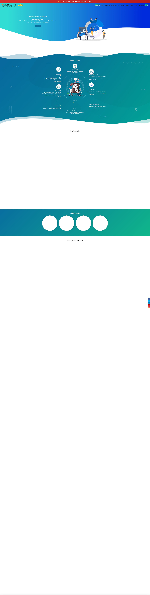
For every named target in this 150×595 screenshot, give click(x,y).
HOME (102, 5)
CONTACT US (141, 5)
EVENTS (127, 5)
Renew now (77, 1)
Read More (38, 25)
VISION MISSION (107, 5)
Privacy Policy (45, 589)
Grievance (44, 592)
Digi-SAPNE (97, 5)
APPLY (146, 5)
